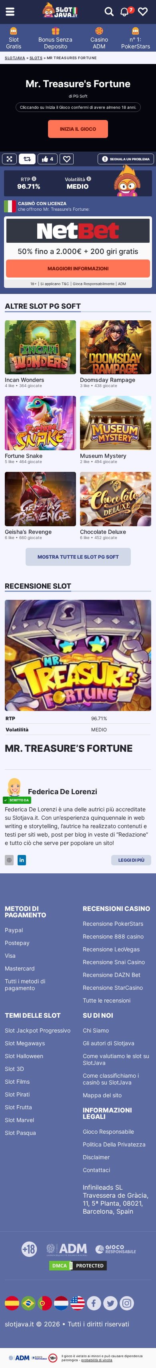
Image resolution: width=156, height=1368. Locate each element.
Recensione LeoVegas (111, 949)
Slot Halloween (24, 1055)
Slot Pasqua (20, 1132)
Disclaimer (96, 1157)
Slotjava (15, 58)
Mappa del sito (102, 1095)
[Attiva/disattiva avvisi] (109, 12)
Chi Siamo (96, 1030)
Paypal (14, 930)
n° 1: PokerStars (135, 43)
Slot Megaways (25, 1043)
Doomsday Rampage (107, 379)
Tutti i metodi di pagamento (25, 984)
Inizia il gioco (78, 129)
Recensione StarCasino (113, 987)
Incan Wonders (24, 379)
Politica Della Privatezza (114, 1144)
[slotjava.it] (60, 12)
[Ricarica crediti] (27, 159)
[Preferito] (67, 159)
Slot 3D (14, 1068)
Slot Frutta (18, 1107)
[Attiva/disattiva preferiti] (143, 12)
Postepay (17, 942)
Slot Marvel (19, 1119)
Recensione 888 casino (113, 936)
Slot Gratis (13, 43)
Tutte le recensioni (106, 1000)
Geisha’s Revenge (28, 531)
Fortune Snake (23, 455)
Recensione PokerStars (113, 923)
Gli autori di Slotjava (108, 1043)
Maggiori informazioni (78, 269)
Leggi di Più (131, 860)
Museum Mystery (103, 455)
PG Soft (80, 96)
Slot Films (17, 1081)
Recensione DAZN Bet (111, 974)
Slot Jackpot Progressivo (37, 1030)
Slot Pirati (17, 1094)
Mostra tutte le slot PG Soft (78, 557)
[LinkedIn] (22, 860)
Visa (10, 955)
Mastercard (20, 968)
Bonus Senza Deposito (55, 43)
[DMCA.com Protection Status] (78, 1266)
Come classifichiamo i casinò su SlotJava (111, 1079)
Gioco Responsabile (108, 1131)
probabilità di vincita (96, 1360)
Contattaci (96, 1169)
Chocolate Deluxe (103, 531)
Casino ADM (99, 43)
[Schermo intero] (9, 159)
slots (36, 58)
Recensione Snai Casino (114, 962)
